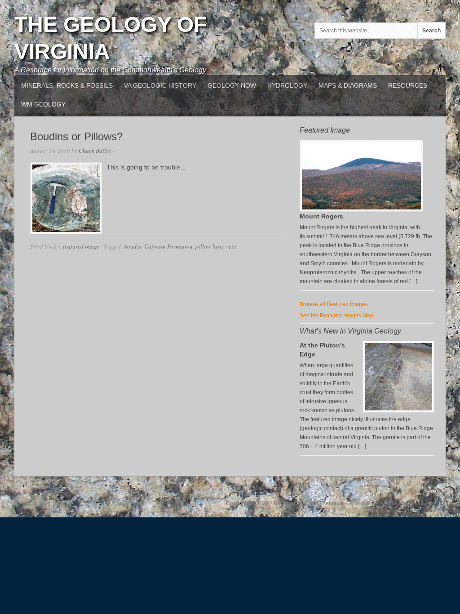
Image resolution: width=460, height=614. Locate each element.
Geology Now (232, 85)
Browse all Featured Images (334, 304)
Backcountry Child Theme (305, 503)
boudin (133, 246)
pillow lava (209, 246)
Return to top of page (40, 503)
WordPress (412, 503)
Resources (407, 85)
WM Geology (43, 104)
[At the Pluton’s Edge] (398, 377)
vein (231, 246)
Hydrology (287, 85)
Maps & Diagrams (347, 85)
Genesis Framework (369, 503)
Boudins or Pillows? (76, 136)
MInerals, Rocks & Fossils (67, 85)
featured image (81, 246)
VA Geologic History (160, 85)
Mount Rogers (321, 216)
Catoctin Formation (168, 246)
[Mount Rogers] (361, 210)
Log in (438, 503)
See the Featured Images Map (336, 315)
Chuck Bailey (95, 151)
